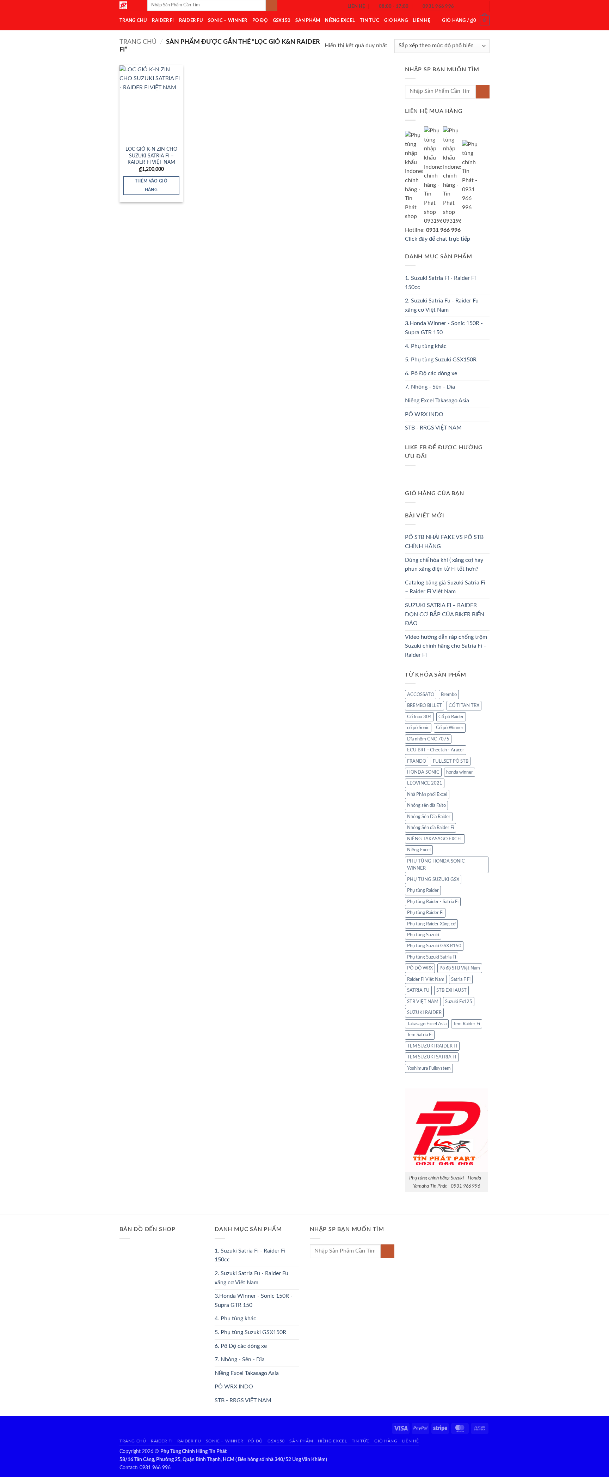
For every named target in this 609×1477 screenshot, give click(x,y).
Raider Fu (191, 20)
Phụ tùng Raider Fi (425, 913)
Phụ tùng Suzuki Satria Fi (431, 957)
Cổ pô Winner (449, 728)
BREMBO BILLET (424, 705)
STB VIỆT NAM (422, 1001)
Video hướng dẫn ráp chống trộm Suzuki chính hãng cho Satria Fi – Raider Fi (446, 646)
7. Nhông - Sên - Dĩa (430, 387)
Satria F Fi (460, 979)
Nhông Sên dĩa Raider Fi (430, 827)
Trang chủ (137, 41)
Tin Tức (369, 20)
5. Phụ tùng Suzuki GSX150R (440, 359)
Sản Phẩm (307, 20)
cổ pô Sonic (418, 728)
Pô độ (260, 20)
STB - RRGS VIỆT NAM (433, 428)
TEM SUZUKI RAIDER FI (432, 1046)
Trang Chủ (133, 20)
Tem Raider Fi (466, 1024)
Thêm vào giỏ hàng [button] (151, 185)
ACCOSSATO (420, 694)
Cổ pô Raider (451, 717)
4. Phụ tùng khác (426, 346)
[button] (466, 20)
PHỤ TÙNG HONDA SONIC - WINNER (437, 864)
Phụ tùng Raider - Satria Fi (433, 902)
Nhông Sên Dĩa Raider (428, 817)
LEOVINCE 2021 (424, 783)
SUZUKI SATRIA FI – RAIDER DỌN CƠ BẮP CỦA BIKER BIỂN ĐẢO (444, 614)
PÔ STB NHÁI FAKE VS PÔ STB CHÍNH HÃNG (444, 541)
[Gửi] (483, 91)
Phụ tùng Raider (423, 890)
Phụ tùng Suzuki (423, 935)
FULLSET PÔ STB (450, 761)
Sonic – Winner (227, 20)
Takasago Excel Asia (427, 1024)
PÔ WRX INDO (424, 414)
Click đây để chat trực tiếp (438, 239)
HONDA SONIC (423, 772)
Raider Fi (163, 20)
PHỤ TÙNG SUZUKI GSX (433, 879)
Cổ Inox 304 (419, 717)
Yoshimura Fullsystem (429, 1068)
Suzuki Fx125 (458, 1001)
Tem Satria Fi (419, 1035)
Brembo (449, 694)
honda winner (459, 772)
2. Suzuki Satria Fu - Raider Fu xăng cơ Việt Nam (442, 305)
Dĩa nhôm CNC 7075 (428, 739)
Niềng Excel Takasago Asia (437, 400)
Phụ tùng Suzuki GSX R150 (434, 946)
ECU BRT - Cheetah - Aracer (435, 750)
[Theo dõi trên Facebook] (461, 6)
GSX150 (282, 20)
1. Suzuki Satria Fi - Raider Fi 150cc (440, 282)
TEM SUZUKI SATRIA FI (431, 1057)
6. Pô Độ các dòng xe (431, 373)
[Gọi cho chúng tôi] (479, 6)
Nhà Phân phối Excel (427, 794)
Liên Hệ (421, 20)
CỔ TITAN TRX (464, 705)
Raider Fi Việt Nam (425, 979)
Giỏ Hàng (396, 20)
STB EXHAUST (451, 990)
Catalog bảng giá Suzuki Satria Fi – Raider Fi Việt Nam (445, 587)
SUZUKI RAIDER (424, 1012)
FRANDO (416, 761)
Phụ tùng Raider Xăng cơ (431, 924)
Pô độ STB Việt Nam (459, 968)
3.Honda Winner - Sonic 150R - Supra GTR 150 (444, 327)
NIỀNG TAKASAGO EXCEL (435, 839)
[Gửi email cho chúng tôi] (470, 6)
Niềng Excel (340, 20)
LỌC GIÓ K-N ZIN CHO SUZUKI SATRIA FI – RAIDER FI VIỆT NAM (151, 155)
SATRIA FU (418, 990)
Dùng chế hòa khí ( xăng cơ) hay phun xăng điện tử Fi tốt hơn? (444, 564)
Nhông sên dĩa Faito (426, 805)
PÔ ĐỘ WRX (420, 968)
